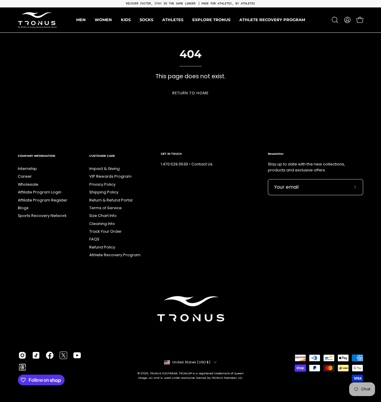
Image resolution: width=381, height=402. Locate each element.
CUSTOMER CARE (102, 155)
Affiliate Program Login (39, 192)
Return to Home (190, 93)
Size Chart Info (103, 215)
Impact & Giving (104, 168)
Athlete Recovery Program (114, 254)
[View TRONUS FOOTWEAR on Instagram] (22, 355)
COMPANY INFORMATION (36, 155)
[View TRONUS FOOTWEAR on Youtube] (77, 355)
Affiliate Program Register (42, 200)
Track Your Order (105, 231)
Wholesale (28, 184)
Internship (27, 168)
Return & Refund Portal (110, 200)
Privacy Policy (102, 184)
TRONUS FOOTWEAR (163, 373)
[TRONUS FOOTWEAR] (37, 20)
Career (25, 176)
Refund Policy (102, 247)
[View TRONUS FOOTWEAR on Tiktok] (36, 355)
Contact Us (202, 164)
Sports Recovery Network (42, 215)
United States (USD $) (191, 362)
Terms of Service (105, 207)
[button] (173, 20)
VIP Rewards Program (110, 176)
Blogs (23, 207)
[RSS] (22, 367)
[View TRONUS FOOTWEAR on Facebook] (49, 355)
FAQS (94, 239)
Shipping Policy (103, 192)
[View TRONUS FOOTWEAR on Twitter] (63, 355)
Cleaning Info (102, 223)
